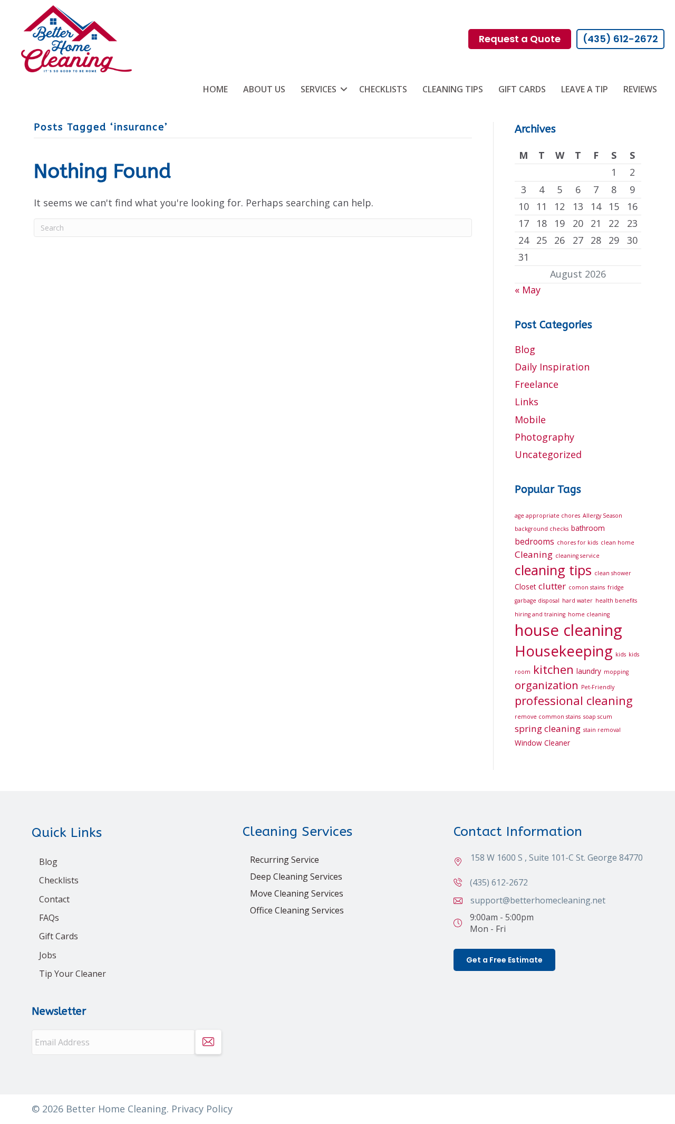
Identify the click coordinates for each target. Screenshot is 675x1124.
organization (546, 685)
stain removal (602, 730)
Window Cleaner (542, 743)
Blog (525, 349)
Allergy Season (602, 515)
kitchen (553, 669)
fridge (616, 587)
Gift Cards (522, 89)
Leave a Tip (584, 89)
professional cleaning (574, 700)
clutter (552, 586)
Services (318, 89)
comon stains (586, 587)
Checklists (383, 89)
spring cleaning (548, 728)
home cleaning (589, 614)
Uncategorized (548, 454)
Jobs (47, 955)
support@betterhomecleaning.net (537, 900)
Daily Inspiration (552, 366)
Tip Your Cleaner (72, 973)
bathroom (588, 528)
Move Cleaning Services (296, 893)
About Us (264, 89)
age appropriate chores (547, 515)
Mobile (530, 419)
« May (528, 289)
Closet (525, 587)
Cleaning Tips (452, 89)
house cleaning (568, 630)
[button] (343, 89)
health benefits (616, 600)
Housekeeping (564, 651)
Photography (544, 437)
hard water (577, 600)
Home (215, 89)
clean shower (612, 573)
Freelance (536, 384)
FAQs (49, 917)
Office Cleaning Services (297, 910)
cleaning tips (553, 570)
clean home (617, 542)
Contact (54, 899)
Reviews (640, 89)
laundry (588, 671)
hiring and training (540, 614)
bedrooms (534, 541)
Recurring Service (284, 859)
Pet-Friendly (597, 687)
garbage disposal (537, 600)
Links (526, 401)
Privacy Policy (202, 1108)
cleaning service (577, 555)
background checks (541, 528)
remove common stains (548, 716)
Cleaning (534, 554)
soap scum (597, 716)
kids (620, 654)
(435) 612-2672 (499, 882)
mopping (616, 671)
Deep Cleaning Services (296, 876)
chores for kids (577, 542)
